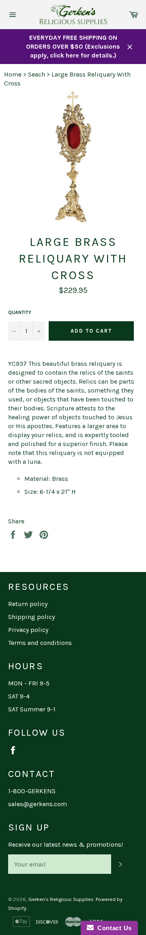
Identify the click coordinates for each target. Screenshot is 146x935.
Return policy (27, 604)
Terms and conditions (40, 643)
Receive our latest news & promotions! (65, 844)
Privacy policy (28, 630)
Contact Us (113, 927)
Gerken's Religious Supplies (61, 899)
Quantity (19, 312)
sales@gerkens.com (37, 804)
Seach (36, 74)
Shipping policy (31, 617)
